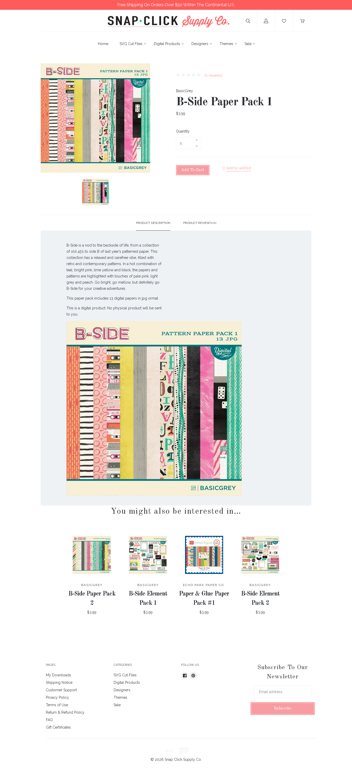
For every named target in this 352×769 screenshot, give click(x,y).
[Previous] (47, 193)
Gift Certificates (58, 727)
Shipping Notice (59, 682)
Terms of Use (57, 705)
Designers (199, 44)
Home (103, 44)
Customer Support (61, 690)
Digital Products (167, 44)
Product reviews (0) (199, 223)
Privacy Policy (57, 697)
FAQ (49, 720)
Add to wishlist (239, 168)
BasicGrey (184, 91)
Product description (153, 223)
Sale (248, 44)
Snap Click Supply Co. (183, 759)
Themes (226, 44)
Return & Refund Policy (65, 712)
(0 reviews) (212, 75)
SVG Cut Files (131, 44)
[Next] (144, 193)
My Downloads (58, 675)
